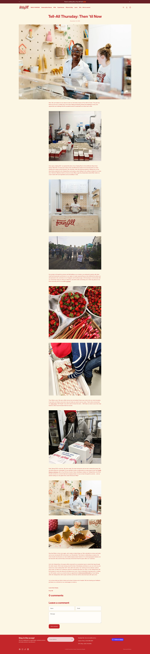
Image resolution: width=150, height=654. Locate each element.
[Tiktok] (25, 649)
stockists (68, 281)
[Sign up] (72, 639)
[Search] (123, 7)
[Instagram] (22, 649)
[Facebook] (20, 649)
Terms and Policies (127, 649)
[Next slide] (129, 1)
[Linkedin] (28, 649)
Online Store (54, 403)
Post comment (54, 626)
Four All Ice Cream (72, 649)
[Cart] (130, 7)
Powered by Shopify (81, 649)
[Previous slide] (19, 1)
